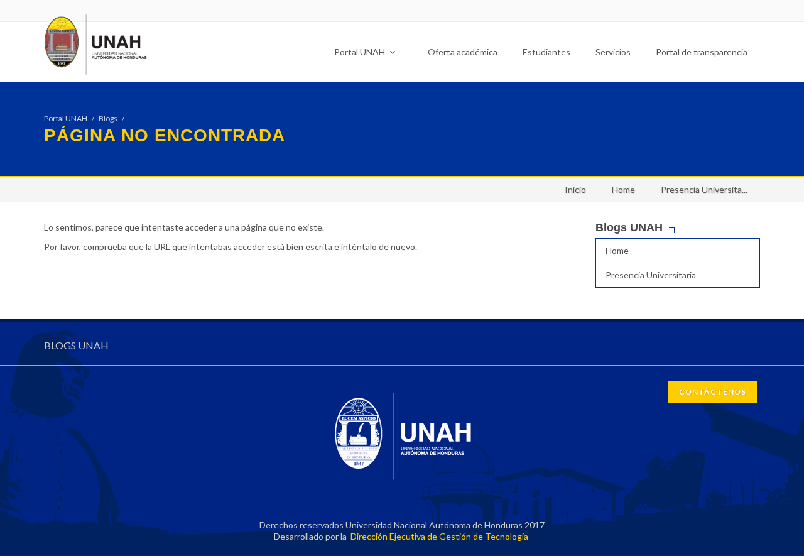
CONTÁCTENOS (712, 391)
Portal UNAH (360, 51)
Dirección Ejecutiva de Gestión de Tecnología (439, 536)
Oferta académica (462, 51)
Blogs (108, 118)
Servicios (613, 51)
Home (623, 189)
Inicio (575, 189)
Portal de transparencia (701, 51)
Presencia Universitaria (651, 275)
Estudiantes (546, 51)
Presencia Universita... (704, 189)
